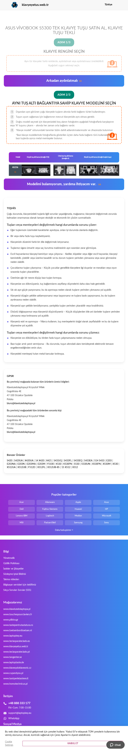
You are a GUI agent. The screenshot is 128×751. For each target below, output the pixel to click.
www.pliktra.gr (10, 620)
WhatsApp (13, 718)
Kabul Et (73, 743)
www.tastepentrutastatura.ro (18, 625)
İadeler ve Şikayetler (13, 569)
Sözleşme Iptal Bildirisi (14, 574)
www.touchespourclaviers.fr (17, 614)
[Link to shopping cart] (117, 4)
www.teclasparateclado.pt (16, 652)
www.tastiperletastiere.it (15, 678)
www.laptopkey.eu (12, 636)
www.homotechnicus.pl (15, 684)
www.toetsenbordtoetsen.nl (17, 630)
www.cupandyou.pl (13, 673)
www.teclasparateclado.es (16, 641)
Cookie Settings (9, 743)
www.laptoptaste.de (13, 662)
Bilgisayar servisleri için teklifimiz (19, 585)
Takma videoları (11, 579)
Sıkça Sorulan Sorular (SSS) (17, 590)
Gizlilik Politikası (11, 563)
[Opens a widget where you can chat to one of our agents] (115, 745)
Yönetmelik (9, 558)
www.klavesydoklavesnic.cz (17, 668)
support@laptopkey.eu (19, 713)
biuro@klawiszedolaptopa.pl (21, 403)
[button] (122, 5)
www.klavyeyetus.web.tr (15, 646)
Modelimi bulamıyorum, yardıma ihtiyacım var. (64, 184)
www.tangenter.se (12, 657)
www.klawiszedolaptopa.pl (16, 609)
